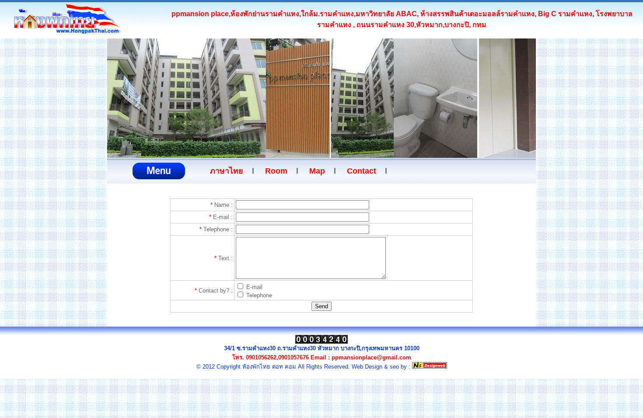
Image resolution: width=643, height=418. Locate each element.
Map (317, 171)
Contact (361, 171)
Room (276, 171)
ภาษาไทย (226, 171)
